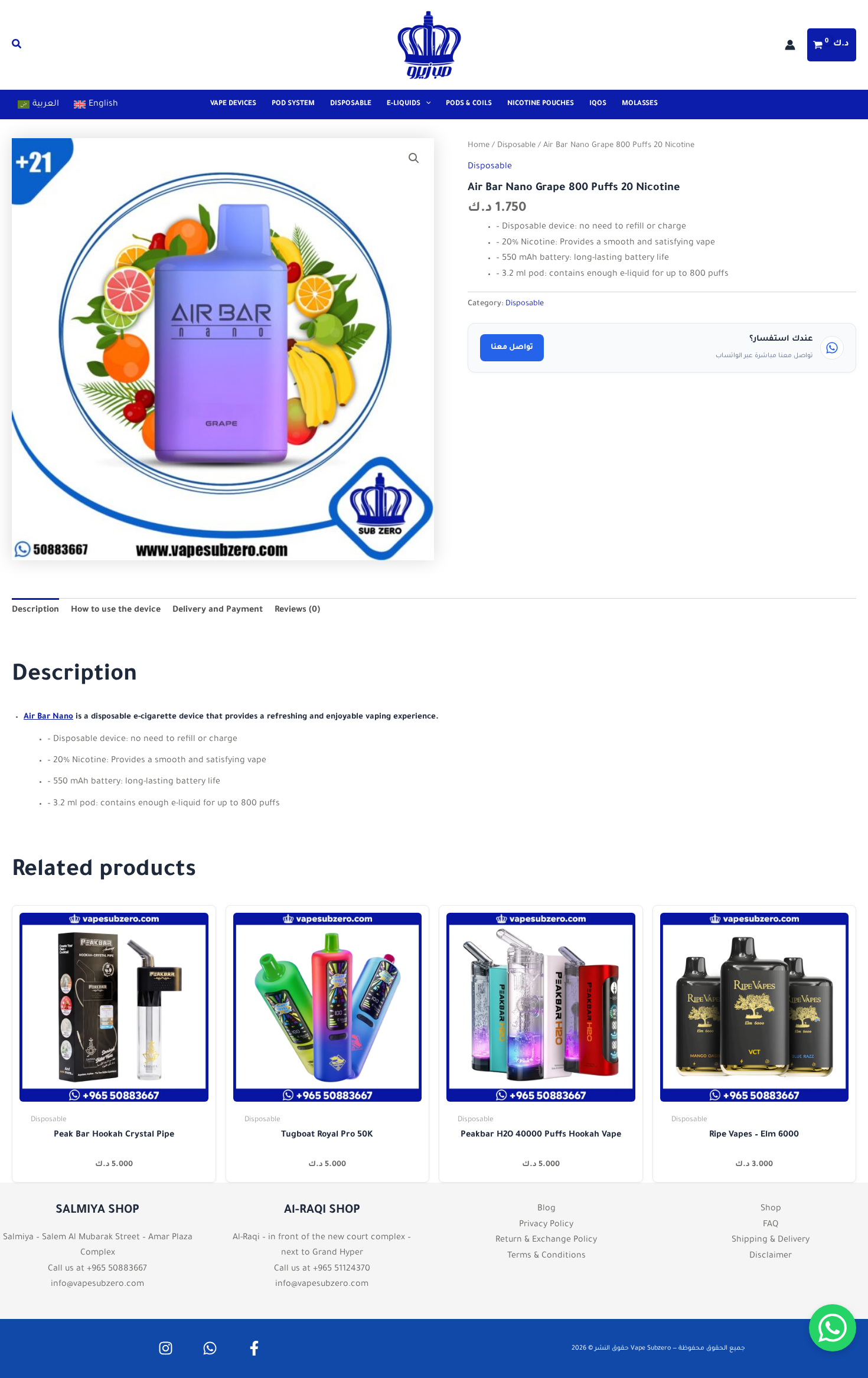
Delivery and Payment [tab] (217, 610)
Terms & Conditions (546, 1256)
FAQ (770, 1225)
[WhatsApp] (210, 1348)
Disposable (516, 146)
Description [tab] (35, 610)
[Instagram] (165, 1348)
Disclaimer (770, 1256)
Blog (546, 1209)
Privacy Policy (546, 1225)
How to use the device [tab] (116, 610)
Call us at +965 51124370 (322, 1269)
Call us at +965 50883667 (97, 1269)
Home (479, 146)
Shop (771, 1209)
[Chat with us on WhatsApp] (832, 1327)
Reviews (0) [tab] (297, 610)
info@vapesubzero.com (97, 1284)
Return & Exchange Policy (546, 1240)
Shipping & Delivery (771, 1240)
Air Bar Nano (48, 717)
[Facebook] (254, 1348)
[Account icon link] (790, 45)
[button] (17, 47)
